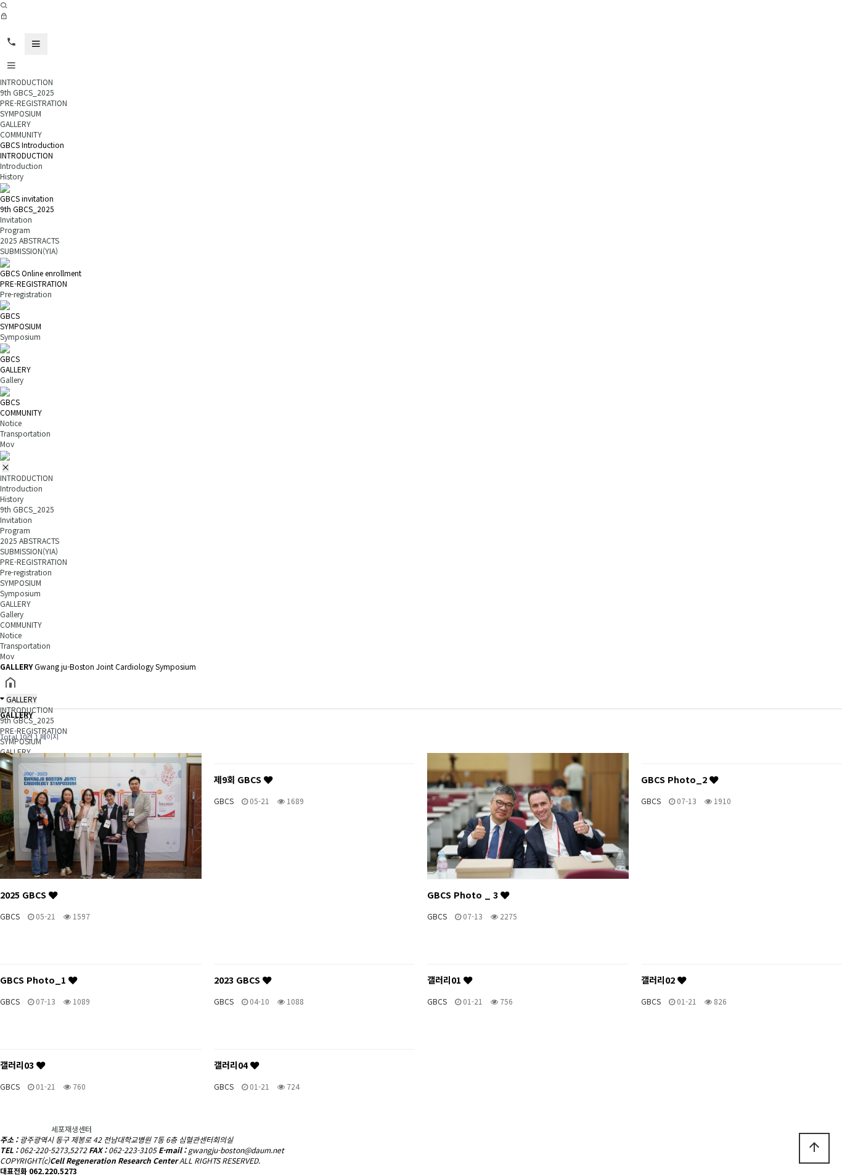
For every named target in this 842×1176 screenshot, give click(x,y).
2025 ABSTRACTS (29, 240)
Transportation (25, 433)
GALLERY (15, 123)
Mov (7, 443)
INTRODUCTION (26, 81)
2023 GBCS (238, 979)
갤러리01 (445, 979)
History (11, 176)
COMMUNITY (21, 134)
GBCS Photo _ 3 (464, 894)
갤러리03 (18, 1064)
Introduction (21, 165)
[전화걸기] (11, 42)
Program (15, 229)
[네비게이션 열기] (36, 44)
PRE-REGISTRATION (33, 102)
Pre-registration (26, 294)
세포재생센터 (71, 1129)
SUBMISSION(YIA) (29, 250)
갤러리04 (232, 1064)
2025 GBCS (24, 894)
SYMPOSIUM (20, 113)
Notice (11, 422)
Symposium (20, 336)
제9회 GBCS (239, 779)
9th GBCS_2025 (27, 92)
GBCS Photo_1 (34, 979)
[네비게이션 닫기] (5, 467)
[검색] (3, 5)
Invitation (16, 219)
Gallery (11, 379)
